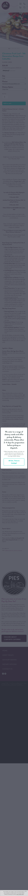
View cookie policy (20, 894)
